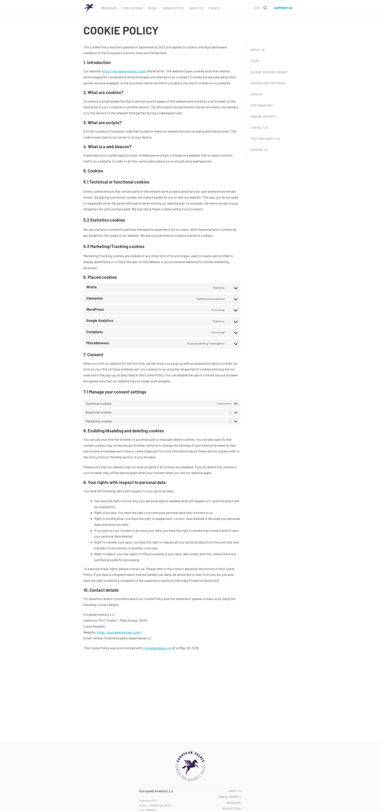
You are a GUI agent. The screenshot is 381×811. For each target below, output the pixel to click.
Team (254, 61)
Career (256, 94)
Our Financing (261, 105)
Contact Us (259, 127)
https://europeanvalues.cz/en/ (124, 71)
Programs (109, 8)
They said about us (265, 138)
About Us (196, 8)
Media (152, 8)
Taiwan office (173, 8)
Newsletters (231, 808)
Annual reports (263, 116)
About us (234, 791)
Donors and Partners (267, 83)
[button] (265, 8)
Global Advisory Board (268, 72)
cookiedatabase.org (157, 648)
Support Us (259, 150)
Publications (132, 8)
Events (214, 8)
